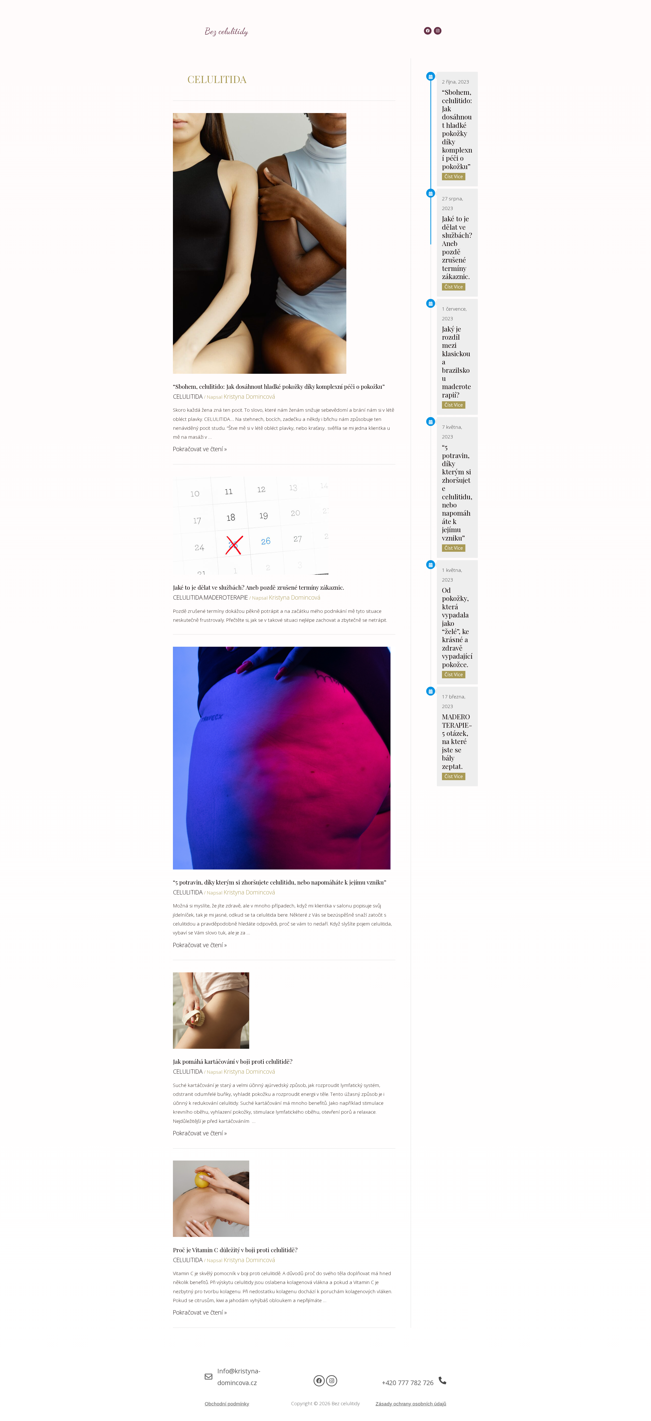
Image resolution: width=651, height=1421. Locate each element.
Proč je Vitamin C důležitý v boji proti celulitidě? (235, 1250)
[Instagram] (331, 1380)
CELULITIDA (188, 396)
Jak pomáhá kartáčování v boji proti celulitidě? (232, 1061)
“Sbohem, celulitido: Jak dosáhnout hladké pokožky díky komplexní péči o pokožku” (279, 386)
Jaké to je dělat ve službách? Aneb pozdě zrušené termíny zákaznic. (258, 587)
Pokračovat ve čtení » (200, 449)
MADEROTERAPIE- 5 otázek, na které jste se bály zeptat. (457, 741)
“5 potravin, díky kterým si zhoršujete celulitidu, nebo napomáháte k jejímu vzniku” (279, 882)
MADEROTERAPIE (226, 597)
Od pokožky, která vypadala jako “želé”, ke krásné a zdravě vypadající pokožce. (457, 627)
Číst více (454, 176)
